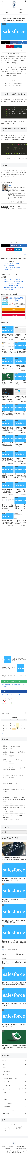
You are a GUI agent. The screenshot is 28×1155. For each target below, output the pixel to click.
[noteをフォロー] (21, 202)
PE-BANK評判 (8, 289)
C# (14, 206)
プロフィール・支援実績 (7, 1146)
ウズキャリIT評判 (8, 265)
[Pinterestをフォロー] (23, 202)
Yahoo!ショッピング (13, 315)
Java (19, 206)
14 (17, 725)
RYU (9, 185)
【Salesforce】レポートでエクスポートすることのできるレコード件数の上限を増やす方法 (14, 799)
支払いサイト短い (14, 694)
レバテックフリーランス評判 (11, 279)
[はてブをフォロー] (15, 202)
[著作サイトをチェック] (9, 202)
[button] (25, 713)
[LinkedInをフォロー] (19, 202)
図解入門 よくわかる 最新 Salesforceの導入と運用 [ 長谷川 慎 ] (16, 299)
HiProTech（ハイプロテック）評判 (13, 287)
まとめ (7, 88)
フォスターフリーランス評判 (11, 283)
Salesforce (5, 206)
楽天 (13, 312)
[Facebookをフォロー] (13, 202)
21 (17, 727)
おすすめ (4, 694)
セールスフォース (13, 208)
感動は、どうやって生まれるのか (11, 746)
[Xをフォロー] (11, 202)
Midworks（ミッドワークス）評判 (13, 281)
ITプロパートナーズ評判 (10, 285)
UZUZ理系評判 (8, 269)
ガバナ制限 (5, 208)
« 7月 (2, 733)
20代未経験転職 (16, 684)
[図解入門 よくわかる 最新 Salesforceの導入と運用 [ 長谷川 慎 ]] (5, 300)
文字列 (20, 208)
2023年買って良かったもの (10, 783)
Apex (11, 206)
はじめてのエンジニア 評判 (11, 263)
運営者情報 (7, 1148)
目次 (12, 80)
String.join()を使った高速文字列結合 (14, 85)
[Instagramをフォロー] (17, 202)
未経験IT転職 (5, 684)
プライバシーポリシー (21, 1148)
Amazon (13, 309)
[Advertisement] (14, 225)
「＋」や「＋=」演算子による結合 (14, 83)
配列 (25, 208)
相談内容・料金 (20, 1146)
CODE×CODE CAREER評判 (11, 267)
